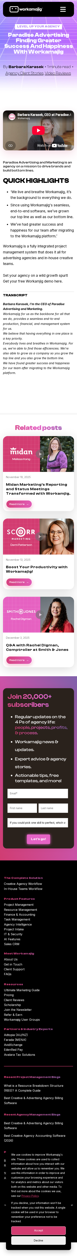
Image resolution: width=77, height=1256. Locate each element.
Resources (13, 984)
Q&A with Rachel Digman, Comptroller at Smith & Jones (37, 647)
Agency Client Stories (24, 73)
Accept (38, 1230)
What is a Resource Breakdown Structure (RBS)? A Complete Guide (33, 1088)
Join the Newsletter (18, 1010)
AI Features (12, 939)
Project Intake (14, 929)
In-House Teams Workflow (23, 889)
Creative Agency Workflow (23, 884)
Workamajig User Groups (22, 1019)
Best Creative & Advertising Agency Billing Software (33, 1100)
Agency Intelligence (18, 924)
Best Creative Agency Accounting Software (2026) (34, 1138)
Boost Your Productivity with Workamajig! (37, 569)
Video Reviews (58, 73)
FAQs (7, 974)
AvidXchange (13, 1045)
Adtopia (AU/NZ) (16, 1035)
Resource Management (20, 910)
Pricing (9, 995)
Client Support (14, 969)
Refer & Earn (13, 1015)
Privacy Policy (30, 1195)
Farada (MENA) (15, 1040)
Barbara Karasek (26, 67)
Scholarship (12, 1005)
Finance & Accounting (19, 914)
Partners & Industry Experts (28, 1029)
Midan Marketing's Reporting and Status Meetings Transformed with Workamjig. (38, 489)
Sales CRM (11, 944)
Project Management (18, 904)
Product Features (19, 899)
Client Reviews (14, 1000)
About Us (11, 959)
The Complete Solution (23, 878)
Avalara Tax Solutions (19, 1055)
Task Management (17, 919)
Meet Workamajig (19, 953)
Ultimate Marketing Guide (22, 990)
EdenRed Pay (13, 1049)
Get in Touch (13, 964)
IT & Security (13, 934)
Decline (38, 1240)
